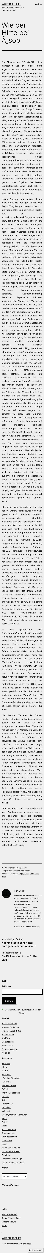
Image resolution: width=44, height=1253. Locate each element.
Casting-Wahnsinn (11, 1078)
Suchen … (6, 986)
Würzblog (6, 1053)
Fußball (5, 1089)
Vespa (4, 1144)
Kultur (4, 1100)
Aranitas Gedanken (10, 1027)
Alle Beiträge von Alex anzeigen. (27, 926)
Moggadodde (8, 1042)
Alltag (4, 1067)
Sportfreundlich (9, 1129)
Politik (27, 871)
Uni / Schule (7, 1140)
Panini (4, 1118)
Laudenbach (7, 1104)
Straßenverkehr (9, 1133)
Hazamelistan (8, 1034)
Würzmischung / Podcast (13, 1162)
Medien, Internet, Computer (14, 1115)
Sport (4, 1126)
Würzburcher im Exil (11, 1148)
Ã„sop (26, 874)
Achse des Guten (9, 1023)
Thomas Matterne (10, 1049)
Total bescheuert (9, 1137)
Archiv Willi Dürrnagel (12, 1159)
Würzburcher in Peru (11, 1151)
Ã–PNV (5, 1071)
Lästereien (19, 871)
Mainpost (6, 1111)
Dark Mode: (34, 1250)
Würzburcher (11, 4)
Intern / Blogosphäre (11, 1093)
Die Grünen (34, 874)
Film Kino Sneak (9, 1085)
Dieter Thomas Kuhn (11, 1218)
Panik (4, 877)
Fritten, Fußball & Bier (11, 1031)
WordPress (26, 1244)
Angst (21, 874)
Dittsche (7, 1082)
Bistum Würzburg (9, 1214)
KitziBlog (6, 1038)
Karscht (5, 1096)
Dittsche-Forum (9, 1222)
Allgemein (6, 1063)
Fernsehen (6, 1074)
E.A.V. (4, 1225)
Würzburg (6, 1155)
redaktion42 (7, 1045)
